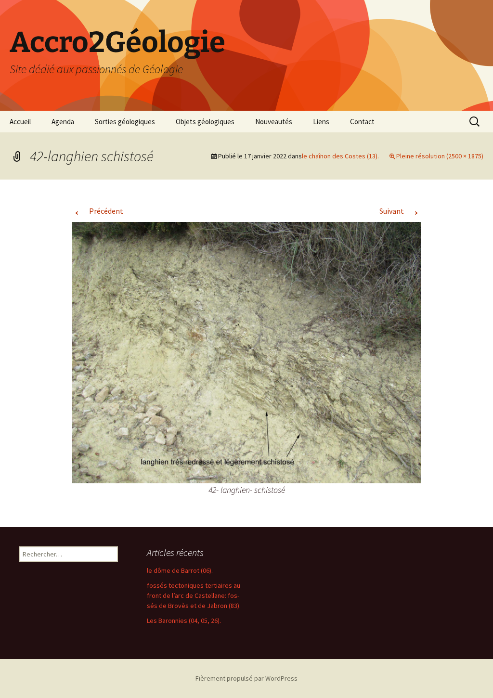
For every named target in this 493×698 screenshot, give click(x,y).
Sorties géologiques (125, 121)
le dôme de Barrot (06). (180, 570)
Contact (362, 121)
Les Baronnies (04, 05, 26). (184, 620)
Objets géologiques (205, 121)
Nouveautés (273, 121)
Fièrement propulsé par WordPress (246, 678)
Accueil (20, 121)
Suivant (400, 211)
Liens (321, 121)
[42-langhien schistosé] (246, 351)
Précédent (97, 211)
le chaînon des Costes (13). (340, 156)
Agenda (63, 121)
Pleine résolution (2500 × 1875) (439, 156)
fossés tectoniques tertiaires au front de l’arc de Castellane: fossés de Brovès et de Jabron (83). (194, 595)
